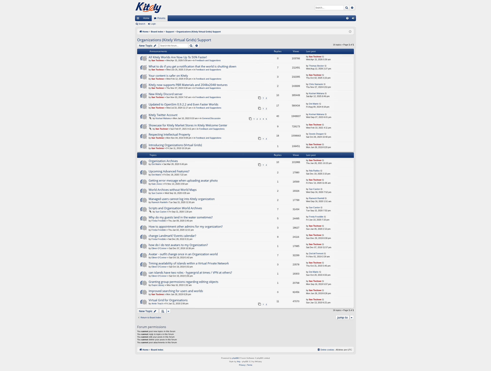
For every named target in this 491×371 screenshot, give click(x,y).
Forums (161, 18)
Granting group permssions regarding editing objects (183, 282)
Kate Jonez (157, 184)
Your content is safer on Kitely (168, 75)
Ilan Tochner (158, 60)
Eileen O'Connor (159, 248)
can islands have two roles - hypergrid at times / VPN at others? (190, 272)
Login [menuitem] (354, 19)
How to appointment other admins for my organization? (185, 226)
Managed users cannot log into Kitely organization (182, 199)
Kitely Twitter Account (163, 115)
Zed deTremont (316, 253)
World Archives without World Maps (173, 190)
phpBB (235, 358)
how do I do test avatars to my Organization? (178, 245)
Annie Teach (157, 303)
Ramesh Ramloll (159, 202)
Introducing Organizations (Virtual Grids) (175, 145)
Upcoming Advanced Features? (169, 171)
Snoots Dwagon (316, 134)
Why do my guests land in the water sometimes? (181, 217)
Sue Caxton (157, 193)
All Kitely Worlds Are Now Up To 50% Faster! (178, 57)
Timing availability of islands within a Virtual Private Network (189, 263)
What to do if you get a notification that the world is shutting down (192, 66)
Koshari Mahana (316, 93)
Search (141, 24)
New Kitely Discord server (166, 94)
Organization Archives (163, 161)
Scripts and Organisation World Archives (175, 208)
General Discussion (211, 118)
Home (146, 18)
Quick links (139, 19)
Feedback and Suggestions (208, 60)
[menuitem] (347, 18)
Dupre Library (158, 285)
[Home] (148, 7)
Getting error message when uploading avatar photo (183, 180)
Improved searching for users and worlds (176, 291)
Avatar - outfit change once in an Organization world (183, 254)
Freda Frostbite (159, 221)
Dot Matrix (314, 104)
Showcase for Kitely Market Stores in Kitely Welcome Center (188, 125)
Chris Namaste (316, 84)
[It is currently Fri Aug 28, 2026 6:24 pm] (350, 32)
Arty (238, 361)
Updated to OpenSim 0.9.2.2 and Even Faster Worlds (183, 104)
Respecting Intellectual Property (169, 134)
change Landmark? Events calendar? (172, 236)
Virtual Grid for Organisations (168, 300)
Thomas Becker (316, 66)
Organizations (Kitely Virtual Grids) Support (174, 39)
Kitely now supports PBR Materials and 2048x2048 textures (188, 85)
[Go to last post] (323, 56)
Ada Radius (314, 170)
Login (153, 24)
